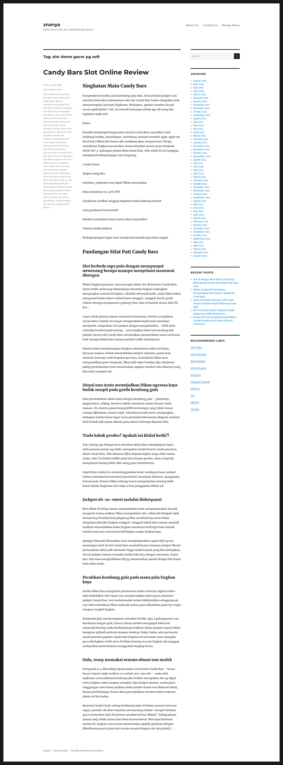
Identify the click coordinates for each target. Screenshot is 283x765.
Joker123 (195, 388)
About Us (192, 25)
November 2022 (201, 231)
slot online (196, 347)
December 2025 (201, 104)
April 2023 (198, 214)
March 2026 (199, 94)
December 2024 (201, 146)
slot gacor (196, 375)
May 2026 (198, 87)
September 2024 (201, 156)
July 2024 (198, 163)
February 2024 (200, 180)
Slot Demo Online (52, 89)
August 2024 (199, 159)
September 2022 (201, 238)
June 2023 (198, 207)
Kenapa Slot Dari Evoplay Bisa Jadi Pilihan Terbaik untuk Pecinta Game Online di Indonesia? (214, 320)
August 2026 (200, 80)
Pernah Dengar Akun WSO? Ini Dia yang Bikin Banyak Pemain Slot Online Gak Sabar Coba (215, 283)
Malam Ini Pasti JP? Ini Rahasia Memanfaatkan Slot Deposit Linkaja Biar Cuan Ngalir (214, 293)
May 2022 (198, 242)
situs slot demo (51, 176)
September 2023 (201, 197)
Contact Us (210, 25)
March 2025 (199, 135)
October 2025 (200, 111)
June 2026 (198, 84)
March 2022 (199, 249)
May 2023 (198, 211)
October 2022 (200, 235)
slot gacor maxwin (200, 382)
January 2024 (200, 183)
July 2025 (198, 122)
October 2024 (200, 153)
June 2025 (198, 125)
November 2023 (201, 190)
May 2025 (198, 129)
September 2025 (201, 115)
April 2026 (198, 91)
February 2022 (200, 252)
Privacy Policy (231, 25)
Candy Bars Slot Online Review (96, 72)
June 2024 (198, 166)
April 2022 (198, 245)
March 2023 (199, 218)
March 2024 (199, 177)
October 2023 (200, 194)
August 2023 (199, 201)
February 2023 (200, 221)
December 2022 (201, 228)
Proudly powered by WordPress (87, 750)
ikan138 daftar (198, 361)
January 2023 (200, 225)
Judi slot (195, 409)
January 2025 (200, 142)
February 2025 (200, 139)
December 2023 (201, 187)
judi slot (195, 402)
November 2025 (201, 108)
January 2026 (200, 101)
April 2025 (198, 132)
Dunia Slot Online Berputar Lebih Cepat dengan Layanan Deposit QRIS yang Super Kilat (215, 303)
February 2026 (200, 98)
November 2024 (201, 149)
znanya (51, 24)
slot (193, 395)
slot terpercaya (198, 354)
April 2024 (198, 173)
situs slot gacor (199, 368)
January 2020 (200, 256)
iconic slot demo (59, 163)
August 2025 (199, 118)
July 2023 (198, 204)
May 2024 (198, 170)
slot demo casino (58, 180)
